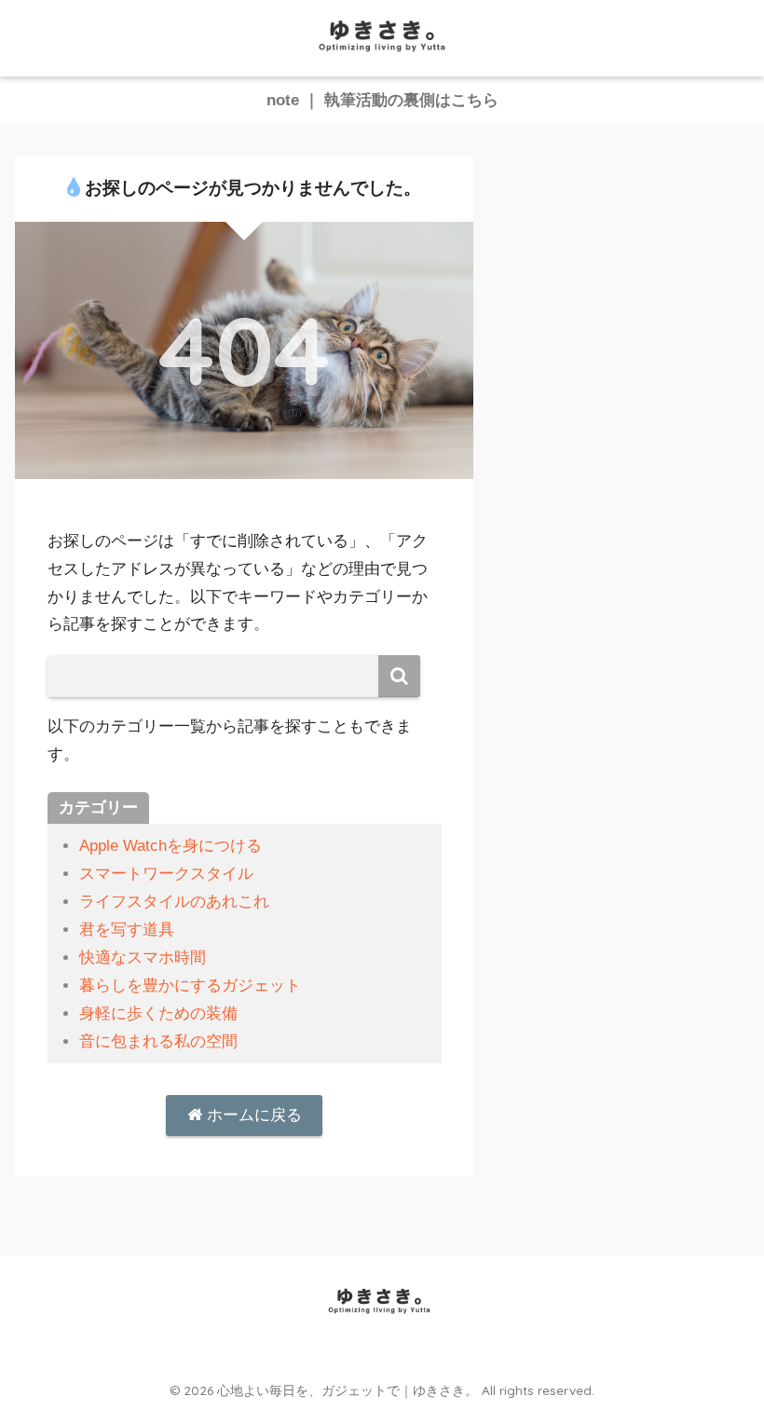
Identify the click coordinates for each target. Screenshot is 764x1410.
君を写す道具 (126, 929)
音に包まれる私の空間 (158, 1041)
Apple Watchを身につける (170, 846)
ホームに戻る (252, 1115)
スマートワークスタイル (166, 874)
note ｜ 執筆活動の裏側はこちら (382, 100)
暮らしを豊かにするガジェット (190, 985)
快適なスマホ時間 (142, 957)
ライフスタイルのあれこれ (174, 901)
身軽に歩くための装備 (158, 1013)
